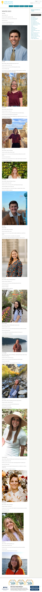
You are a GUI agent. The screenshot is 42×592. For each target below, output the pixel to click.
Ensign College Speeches (35, 38)
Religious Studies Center (35, 35)
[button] (40, 587)
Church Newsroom (34, 21)
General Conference (34, 28)
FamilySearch (33, 27)
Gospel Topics (33, 29)
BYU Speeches (33, 17)
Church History (33, 20)
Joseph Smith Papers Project (35, 30)
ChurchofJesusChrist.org (35, 22)
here (12, 190)
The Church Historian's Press (35, 36)
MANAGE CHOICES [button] (34, 587)
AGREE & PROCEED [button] (34, 589)
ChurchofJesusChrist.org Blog (35, 23)
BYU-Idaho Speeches (34, 19)
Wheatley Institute (34, 37)
